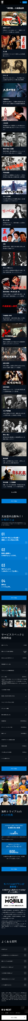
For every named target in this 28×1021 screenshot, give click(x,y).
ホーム (2, 1012)
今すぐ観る (14, 501)
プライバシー (12, 1012)
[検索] (21, 2)
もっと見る (14, 492)
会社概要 (6, 1012)
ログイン (24, 2)
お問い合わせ (18, 1012)
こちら (23, 683)
